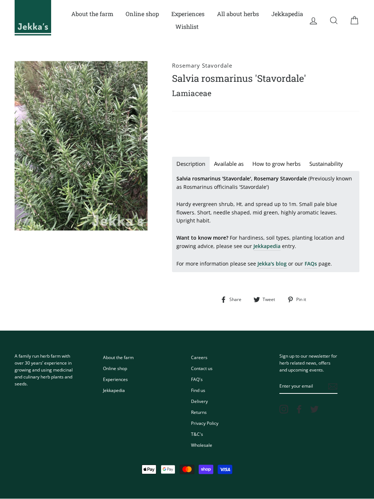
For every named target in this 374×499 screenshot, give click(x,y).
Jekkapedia (287, 14)
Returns (199, 412)
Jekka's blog (272, 263)
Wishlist (187, 26)
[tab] (191, 164)
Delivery (199, 401)
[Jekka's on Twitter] (314, 409)
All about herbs (238, 14)
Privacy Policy (204, 423)
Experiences (188, 14)
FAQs (311, 263)
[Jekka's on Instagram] (283, 409)
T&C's (197, 434)
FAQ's (197, 379)
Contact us (202, 368)
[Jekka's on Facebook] (299, 409)
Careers (199, 357)
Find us (198, 390)
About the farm (92, 14)
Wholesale (201, 445)
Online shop (142, 14)
